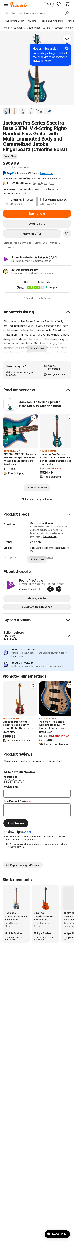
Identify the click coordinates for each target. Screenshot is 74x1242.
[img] (41, 257)
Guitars (32, 20)
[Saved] (58, 4)
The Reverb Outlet (14, 20)
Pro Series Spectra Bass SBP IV (16, 918)
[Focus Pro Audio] (10, 585)
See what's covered (14, 193)
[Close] (67, 48)
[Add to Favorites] (67, 38)
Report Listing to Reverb (38, 298)
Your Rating (10, 776)
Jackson (35, 542)
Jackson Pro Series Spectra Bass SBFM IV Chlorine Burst (40, 404)
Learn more (49, 536)
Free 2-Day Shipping (14, 167)
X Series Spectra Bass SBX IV (43, 918)
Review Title (10, 786)
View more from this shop (37, 606)
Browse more (35, 487)
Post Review (16, 823)
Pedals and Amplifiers (52, 20)
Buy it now (37, 214)
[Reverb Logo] (18, 4)
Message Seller (37, 598)
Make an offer (32, 233)
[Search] (67, 13)
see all (27, 832)
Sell (48, 4)
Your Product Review (16, 801)
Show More (37, 348)
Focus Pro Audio (22, 257)
